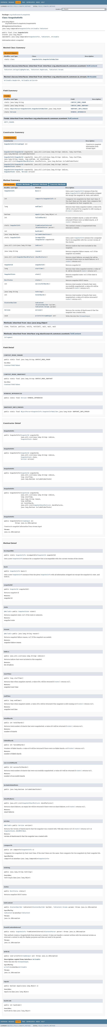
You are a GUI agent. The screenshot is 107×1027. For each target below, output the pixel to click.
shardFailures (40, 257)
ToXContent (44, 28)
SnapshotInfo (25, 28)
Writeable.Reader (10, 80)
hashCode (38, 231)
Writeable (35, 28)
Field (15, 6)
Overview (4, 2)
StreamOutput (47, 316)
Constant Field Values (12, 365)
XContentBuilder (10, 303)
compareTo (39, 199)
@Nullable (8, 611)
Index (38, 2)
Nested (10, 6)
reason (37, 251)
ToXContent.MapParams (39, 69)
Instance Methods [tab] (40, 184)
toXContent (39, 303)
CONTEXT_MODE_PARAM (78, 102)
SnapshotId (19, 152)
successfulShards (42, 284)
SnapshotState (9, 166)
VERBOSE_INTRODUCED (78, 112)
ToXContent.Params (56, 69)
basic (37, 191)
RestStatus (8, 280)
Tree (23, 2)
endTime (38, 206)
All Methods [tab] (9, 184)
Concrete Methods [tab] (57, 184)
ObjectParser (15, 109)
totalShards (39, 295)
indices (38, 245)
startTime (39, 268)
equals (37, 214)
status (37, 280)
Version (13, 112)
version (38, 310)
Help (42, 2)
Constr (21, 6)
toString (38, 292)
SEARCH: (58, 9)
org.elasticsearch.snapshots (19, 15)
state (37, 274)
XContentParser (42, 227)
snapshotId (39, 265)
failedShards (40, 217)
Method (28, 6)
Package (11, 2)
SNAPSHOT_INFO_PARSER (79, 109)
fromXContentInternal (43, 225)
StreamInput (19, 144)
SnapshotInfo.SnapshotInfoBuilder (45, 59)
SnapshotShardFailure (25, 161)
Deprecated (30, 2)
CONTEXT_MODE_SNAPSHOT (79, 105)
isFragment (8, 337)
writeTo (38, 316)
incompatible (40, 237)
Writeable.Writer (28, 80)
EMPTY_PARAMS (9, 122)
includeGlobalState (42, 234)
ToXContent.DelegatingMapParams (16, 69)
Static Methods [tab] (23, 184)
